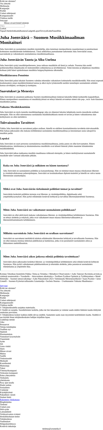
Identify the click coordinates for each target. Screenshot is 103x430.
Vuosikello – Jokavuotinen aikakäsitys (37, 276)
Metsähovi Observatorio (59, 274)
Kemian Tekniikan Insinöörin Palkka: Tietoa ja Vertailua (23, 274)
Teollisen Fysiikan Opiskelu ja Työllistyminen (74, 276)
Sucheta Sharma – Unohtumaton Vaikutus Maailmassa (69, 281)
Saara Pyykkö (88, 279)
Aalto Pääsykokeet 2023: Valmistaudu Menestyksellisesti (57, 279)
